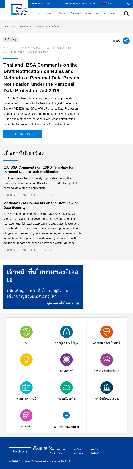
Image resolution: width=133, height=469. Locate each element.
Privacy (11, 39)
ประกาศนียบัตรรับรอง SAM (80, 4)
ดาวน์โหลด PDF (22, 133)
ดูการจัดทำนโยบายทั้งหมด (48, 26)
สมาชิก (88, 13)
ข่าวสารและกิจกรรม (112, 13)
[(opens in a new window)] (35, 448)
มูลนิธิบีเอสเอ (54, 4)
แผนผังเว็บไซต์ (94, 451)
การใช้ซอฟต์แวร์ (75, 13)
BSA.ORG (10, 26)
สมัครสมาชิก (35, 4)
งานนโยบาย (60, 13)
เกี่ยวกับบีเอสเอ (44, 13)
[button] (126, 13)
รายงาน (97, 13)
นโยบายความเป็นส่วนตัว (57, 451)
